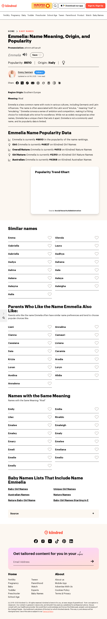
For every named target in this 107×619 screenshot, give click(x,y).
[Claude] (59, 83)
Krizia (11, 359)
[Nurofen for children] (41, 6)
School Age (52, 15)
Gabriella (13, 245)
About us (59, 580)
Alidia (58, 375)
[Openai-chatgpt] (38, 83)
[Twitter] (22, 83)
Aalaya (59, 278)
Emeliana (60, 449)
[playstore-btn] (64, 6)
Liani (11, 327)
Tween (61, 15)
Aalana (12, 278)
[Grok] (43, 83)
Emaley (12, 433)
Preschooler (41, 15)
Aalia (11, 294)
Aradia (59, 359)
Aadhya (59, 254)
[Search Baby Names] (3, 318)
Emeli (11, 449)
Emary (12, 441)
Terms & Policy (48, 611)
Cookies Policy (62, 590)
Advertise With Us (64, 587)
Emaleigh (60, 425)
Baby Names (98, 15)
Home (11, 31)
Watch (88, 15)
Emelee (59, 441)
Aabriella (13, 254)
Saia (10, 351)
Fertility (6, 15)
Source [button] (14, 513)
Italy (51, 62)
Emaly (58, 433)
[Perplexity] (48, 83)
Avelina (12, 375)
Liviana (59, 343)
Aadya (12, 262)
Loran (11, 367)
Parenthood (71, 15)
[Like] (50, 238)
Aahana (59, 262)
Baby (24, 15)
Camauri (60, 335)
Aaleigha (60, 286)
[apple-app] (62, 5)
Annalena (14, 383)
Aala (57, 270)
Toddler (30, 15)
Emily (11, 409)
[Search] (55, 5)
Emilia (58, 409)
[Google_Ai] (54, 83)
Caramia (60, 351)
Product (80, 15)
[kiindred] (9, 5)
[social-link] (36, 541)
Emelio (59, 457)
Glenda (59, 238)
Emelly (12, 465)
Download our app (74, 6)
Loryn (58, 367)
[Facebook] (17, 83)
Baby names (26, 31)
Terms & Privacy (63, 594)
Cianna (12, 335)
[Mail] (32, 83)
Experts (35, 590)
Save (34, 55)
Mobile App (61, 583)
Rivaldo (59, 417)
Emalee (12, 425)
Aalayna (13, 286)
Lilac (11, 417)
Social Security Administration (68, 211)
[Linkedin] (27, 83)
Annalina (60, 327)
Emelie (12, 457)
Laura (58, 245)
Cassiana (13, 343)
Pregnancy (15, 15)
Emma (11, 238)
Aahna (12, 270)
